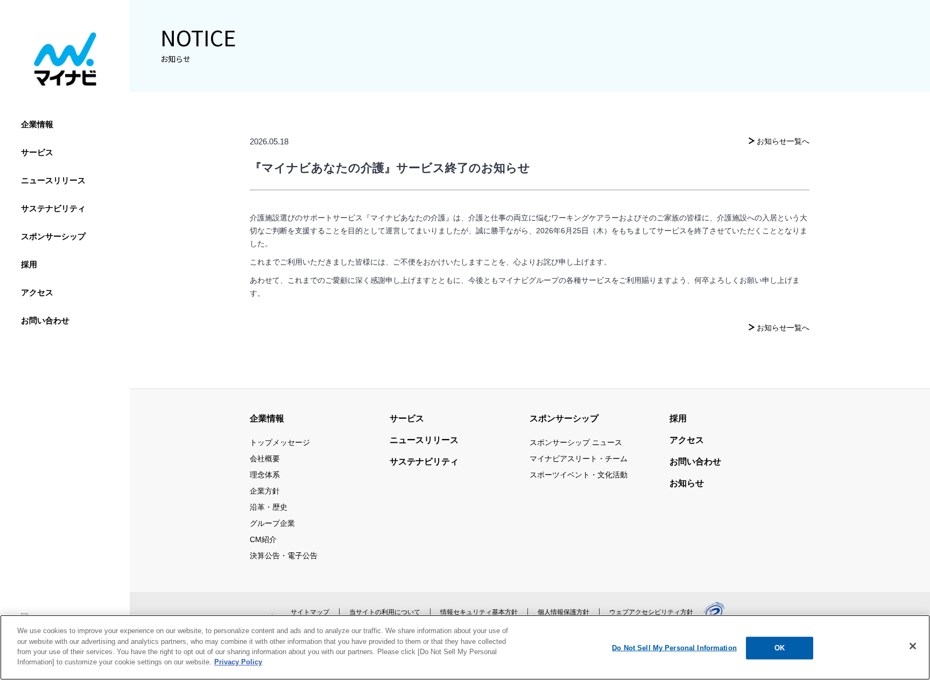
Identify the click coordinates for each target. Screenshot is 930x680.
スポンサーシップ (53, 236)
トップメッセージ (280, 442)
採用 (29, 264)
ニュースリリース (53, 180)
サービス (37, 152)
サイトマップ (310, 612)
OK (779, 648)
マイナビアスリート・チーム (579, 458)
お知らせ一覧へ (783, 141)
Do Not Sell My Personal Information (674, 648)
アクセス (37, 292)
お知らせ (687, 483)
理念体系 (265, 474)
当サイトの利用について (384, 612)
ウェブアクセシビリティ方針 (651, 612)
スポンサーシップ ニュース (576, 442)
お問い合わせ (45, 320)
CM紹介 (263, 539)
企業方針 (265, 491)
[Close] (913, 646)
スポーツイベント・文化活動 (579, 474)
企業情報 (37, 124)
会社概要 (265, 458)
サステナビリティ (53, 208)
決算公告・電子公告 (284, 555)
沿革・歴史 (268, 507)
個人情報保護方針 (563, 612)
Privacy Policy (238, 662)
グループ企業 (272, 523)
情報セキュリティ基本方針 (479, 612)
